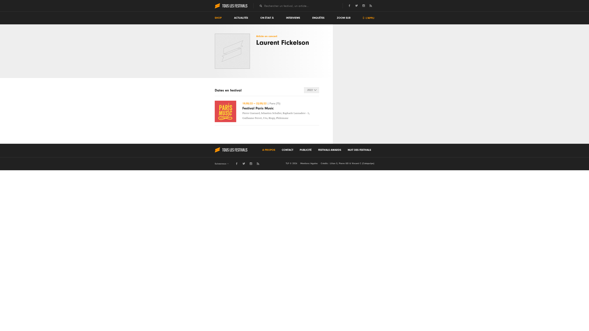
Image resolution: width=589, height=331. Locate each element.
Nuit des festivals (359, 150)
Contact (287, 150)
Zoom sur (344, 18)
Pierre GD (344, 163)
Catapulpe (368, 163)
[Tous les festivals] (231, 8)
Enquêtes (318, 18)
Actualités (241, 18)
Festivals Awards (329, 150)
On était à (267, 18)
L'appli (368, 18)
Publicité (306, 150)
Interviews (293, 18)
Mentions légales (309, 163)
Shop (218, 18)
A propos (268, 150)
